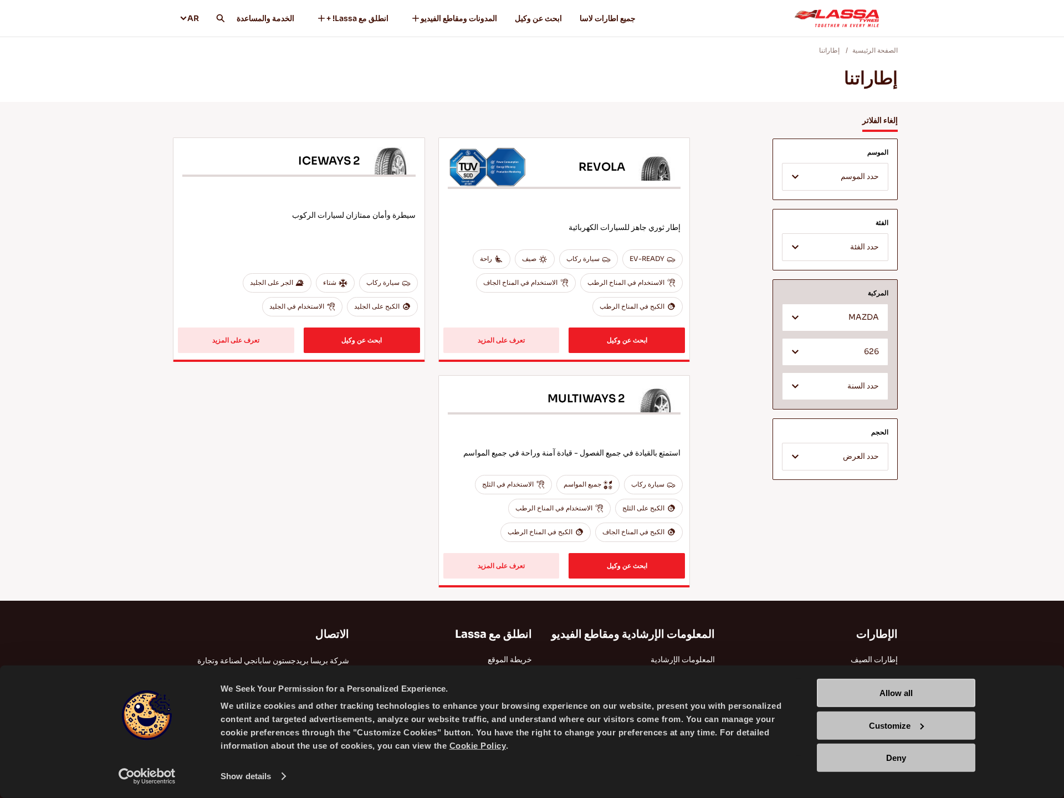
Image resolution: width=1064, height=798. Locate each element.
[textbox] (835, 177)
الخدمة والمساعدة (265, 18)
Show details (246, 776)
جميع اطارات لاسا (608, 18)
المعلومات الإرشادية (683, 659)
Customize (889, 725)
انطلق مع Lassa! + (357, 18)
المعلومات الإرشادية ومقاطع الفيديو (633, 634)
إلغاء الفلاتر (880, 120)
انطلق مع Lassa (493, 634)
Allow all (896, 693)
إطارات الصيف (874, 659)
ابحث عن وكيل (538, 18)
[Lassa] (837, 18)
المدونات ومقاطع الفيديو (459, 18)
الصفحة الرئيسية (875, 50)
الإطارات (877, 634)
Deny (896, 758)
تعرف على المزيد (501, 340)
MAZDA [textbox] (863, 317)
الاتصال (332, 634)
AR (193, 18)
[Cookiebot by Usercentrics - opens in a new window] (147, 776)
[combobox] (835, 177)
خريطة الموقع (510, 659)
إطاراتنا (829, 50)
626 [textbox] (871, 351)
